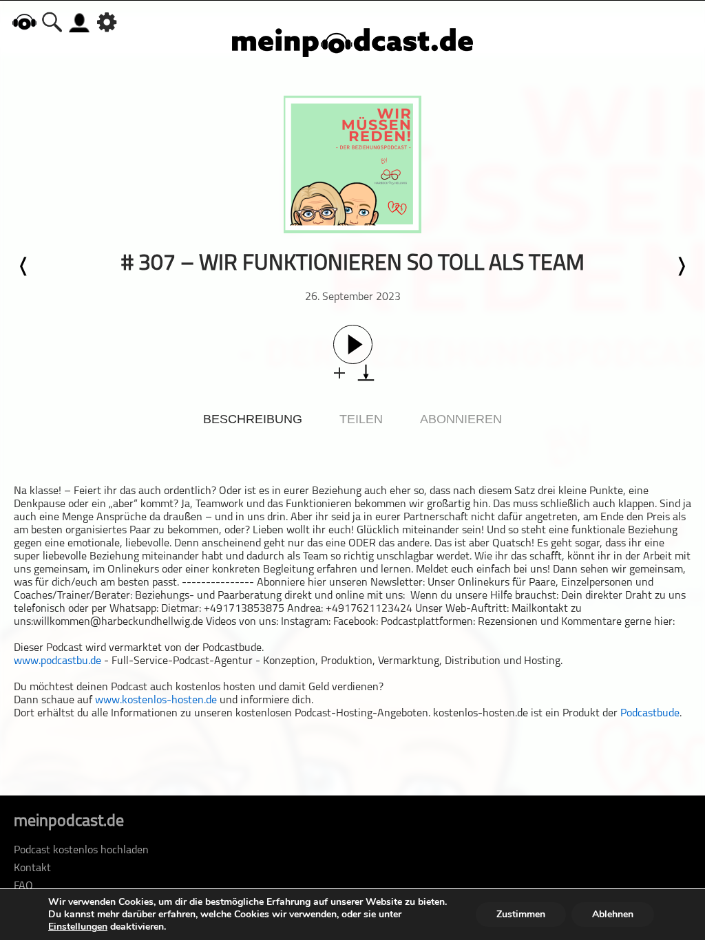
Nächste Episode (681, 266)
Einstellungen (77, 927)
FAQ (23, 886)
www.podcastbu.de (57, 661)
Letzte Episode (24, 266)
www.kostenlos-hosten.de (156, 700)
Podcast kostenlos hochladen (81, 850)
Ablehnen (612, 914)
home (24, 22)
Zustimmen (520, 914)
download (366, 372)
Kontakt (32, 868)
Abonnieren (461, 419)
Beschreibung (252, 419)
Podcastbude (650, 713)
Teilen (361, 419)
